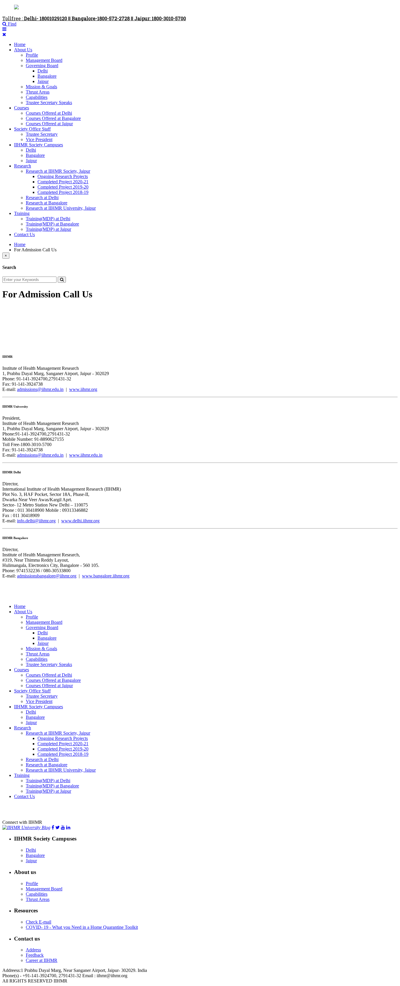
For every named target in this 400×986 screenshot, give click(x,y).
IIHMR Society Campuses (38, 144)
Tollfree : (94, 18)
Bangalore (47, 76)
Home (19, 44)
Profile (32, 54)
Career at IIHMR (41, 960)
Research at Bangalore (46, 202)
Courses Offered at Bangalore (53, 118)
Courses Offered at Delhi (49, 113)
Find (11, 23)
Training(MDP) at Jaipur (48, 229)
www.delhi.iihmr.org (80, 520)
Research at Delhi (42, 197)
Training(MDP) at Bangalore (52, 223)
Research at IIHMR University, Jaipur (61, 208)
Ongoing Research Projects (62, 176)
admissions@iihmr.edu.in (40, 389)
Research (22, 165)
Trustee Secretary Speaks (49, 102)
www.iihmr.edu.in (85, 455)
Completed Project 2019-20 (62, 186)
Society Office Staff (32, 128)
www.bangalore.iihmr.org (105, 575)
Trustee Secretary (42, 134)
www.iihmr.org (83, 389)
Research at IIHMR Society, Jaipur (58, 171)
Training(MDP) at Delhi (48, 218)
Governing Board (42, 65)
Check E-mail (38, 921)
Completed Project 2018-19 (62, 192)
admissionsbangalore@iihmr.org (46, 575)
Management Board (44, 60)
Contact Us (24, 234)
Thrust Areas (37, 91)
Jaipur (43, 81)
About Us (23, 49)
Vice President (39, 139)
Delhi (42, 70)
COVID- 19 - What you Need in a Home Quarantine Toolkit (82, 927)
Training (22, 213)
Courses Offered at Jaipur (49, 123)
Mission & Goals (41, 86)
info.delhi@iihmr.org (36, 520)
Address (33, 949)
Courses (21, 107)
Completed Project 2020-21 (62, 181)
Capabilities (36, 97)
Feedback (35, 955)
